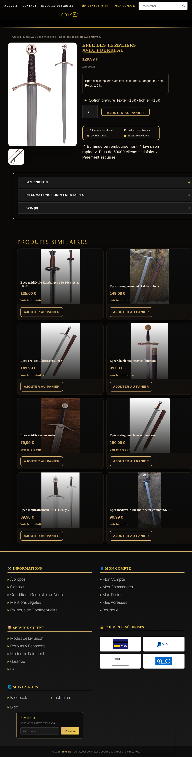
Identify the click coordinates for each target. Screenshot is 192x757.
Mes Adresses (115, 602)
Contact (29, 5)
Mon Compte (125, 5)
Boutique (110, 609)
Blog (14, 707)
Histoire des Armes (57, 5)
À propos (18, 579)
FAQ (13, 669)
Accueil (11, 5)
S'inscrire (70, 731)
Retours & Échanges (27, 645)
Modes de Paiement (27, 653)
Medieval (28, 36)
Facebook (18, 697)
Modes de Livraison (27, 638)
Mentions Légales (25, 602)
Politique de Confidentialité (34, 609)
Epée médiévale (47, 36)
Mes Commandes (118, 586)
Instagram (62, 697)
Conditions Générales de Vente (37, 594)
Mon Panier (112, 594)
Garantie (17, 661)
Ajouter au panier (125, 113)
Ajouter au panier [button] (42, 312)
